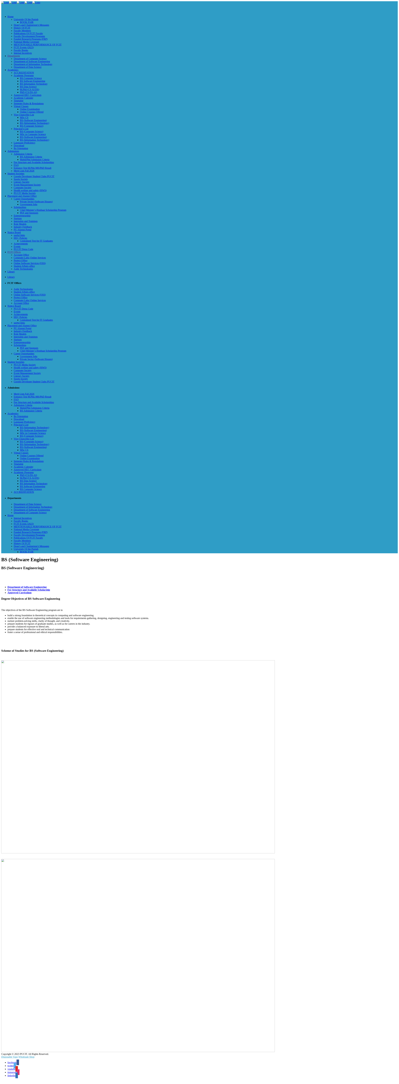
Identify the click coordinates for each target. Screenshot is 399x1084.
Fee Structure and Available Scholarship (28, 589)
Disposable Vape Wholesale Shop (17, 1057)
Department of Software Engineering (27, 587)
